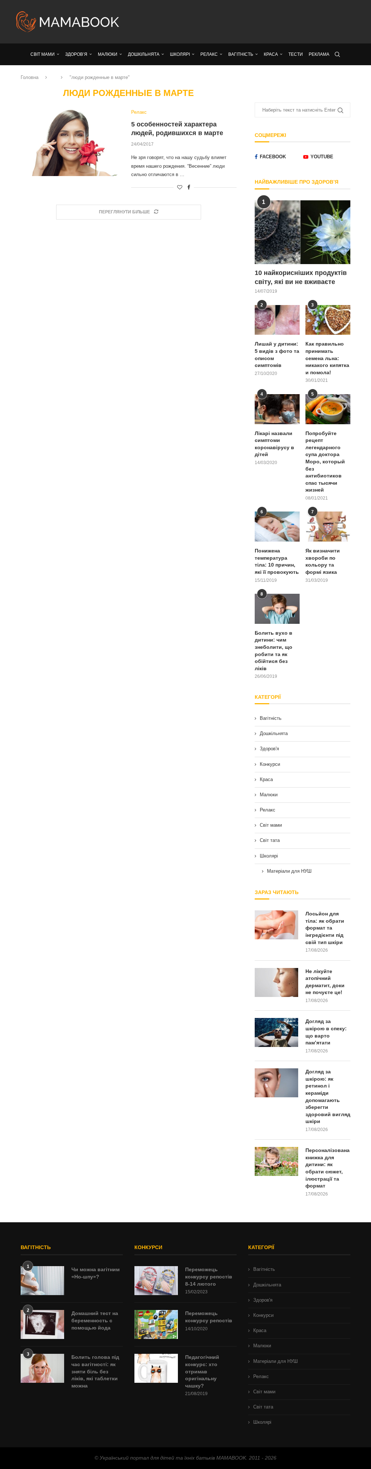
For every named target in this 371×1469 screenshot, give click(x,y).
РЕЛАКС (209, 54)
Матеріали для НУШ (289, 871)
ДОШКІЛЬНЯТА (143, 54)
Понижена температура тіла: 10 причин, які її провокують (277, 561)
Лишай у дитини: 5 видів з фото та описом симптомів (277, 354)
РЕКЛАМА (319, 54)
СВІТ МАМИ (42, 54)
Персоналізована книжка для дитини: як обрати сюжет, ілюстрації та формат (327, 1168)
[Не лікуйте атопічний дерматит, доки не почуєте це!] (276, 982)
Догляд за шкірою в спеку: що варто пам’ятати (326, 1032)
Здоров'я (269, 748)
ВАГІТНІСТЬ (240, 54)
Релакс (267, 810)
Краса (266, 779)
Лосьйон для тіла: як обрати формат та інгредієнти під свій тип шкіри (324, 928)
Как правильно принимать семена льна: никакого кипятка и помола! (327, 358)
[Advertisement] (243, 21)
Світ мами (271, 825)
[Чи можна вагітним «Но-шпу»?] (42, 1280)
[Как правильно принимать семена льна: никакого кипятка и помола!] (327, 320)
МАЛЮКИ (107, 54)
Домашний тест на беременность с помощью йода (94, 1320)
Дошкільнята (274, 733)
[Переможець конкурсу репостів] (156, 1324)
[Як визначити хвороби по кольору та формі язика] (327, 527)
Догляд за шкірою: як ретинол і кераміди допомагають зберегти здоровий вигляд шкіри (327, 1096)
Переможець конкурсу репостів (208, 1316)
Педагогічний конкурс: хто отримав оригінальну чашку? (202, 1371)
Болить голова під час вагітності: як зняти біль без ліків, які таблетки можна (95, 1371)
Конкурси (270, 764)
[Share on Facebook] (188, 187)
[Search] (337, 54)
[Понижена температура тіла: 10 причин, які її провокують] (277, 527)
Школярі (269, 856)
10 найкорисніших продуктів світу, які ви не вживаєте (301, 277)
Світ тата (270, 840)
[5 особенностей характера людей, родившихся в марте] (70, 142)
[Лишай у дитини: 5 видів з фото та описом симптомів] (277, 320)
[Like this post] (179, 187)
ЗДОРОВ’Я (76, 54)
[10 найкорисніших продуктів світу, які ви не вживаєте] (302, 232)
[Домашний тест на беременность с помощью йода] (42, 1324)
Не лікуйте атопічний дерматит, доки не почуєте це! (325, 982)
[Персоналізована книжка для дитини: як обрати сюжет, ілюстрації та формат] (276, 1161)
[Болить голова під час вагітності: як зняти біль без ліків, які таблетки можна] (42, 1368)
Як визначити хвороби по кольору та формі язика (322, 561)
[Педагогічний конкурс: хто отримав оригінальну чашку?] (156, 1368)
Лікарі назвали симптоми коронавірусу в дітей (274, 444)
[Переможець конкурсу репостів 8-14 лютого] (156, 1280)
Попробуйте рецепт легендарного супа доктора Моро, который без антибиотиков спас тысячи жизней (325, 461)
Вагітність (271, 718)
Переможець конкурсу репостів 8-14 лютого (208, 1276)
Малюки (269, 794)
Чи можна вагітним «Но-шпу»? (95, 1273)
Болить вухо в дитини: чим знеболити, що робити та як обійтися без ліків (273, 650)
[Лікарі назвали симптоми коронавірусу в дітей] (277, 409)
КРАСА (271, 54)
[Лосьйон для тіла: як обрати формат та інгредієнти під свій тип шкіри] (276, 924)
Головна (29, 77)
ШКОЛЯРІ (180, 54)
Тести (295, 54)
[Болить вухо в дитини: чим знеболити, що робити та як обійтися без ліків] (277, 609)
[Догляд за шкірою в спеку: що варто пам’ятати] (276, 1032)
